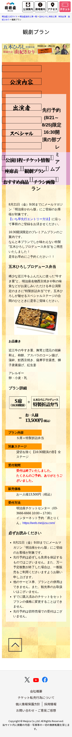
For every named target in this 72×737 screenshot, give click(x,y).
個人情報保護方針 (28, 704)
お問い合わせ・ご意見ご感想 (36, 710)
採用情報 (50, 704)
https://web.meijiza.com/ (38, 523)
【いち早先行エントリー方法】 (30, 219)
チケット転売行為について (36, 697)
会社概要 (36, 691)
